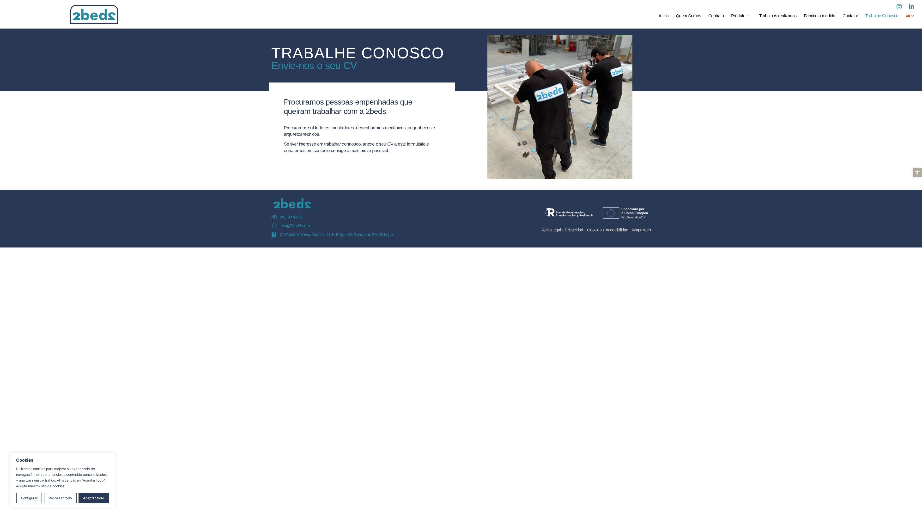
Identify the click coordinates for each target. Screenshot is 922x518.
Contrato (716, 15)
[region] (62, 480)
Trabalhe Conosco (881, 15)
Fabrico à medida (819, 15)
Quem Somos (688, 15)
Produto (738, 15)
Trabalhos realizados (778, 15)
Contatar (850, 15)
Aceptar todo (93, 498)
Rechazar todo (60, 498)
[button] (917, 172)
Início (664, 15)
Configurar (29, 498)
